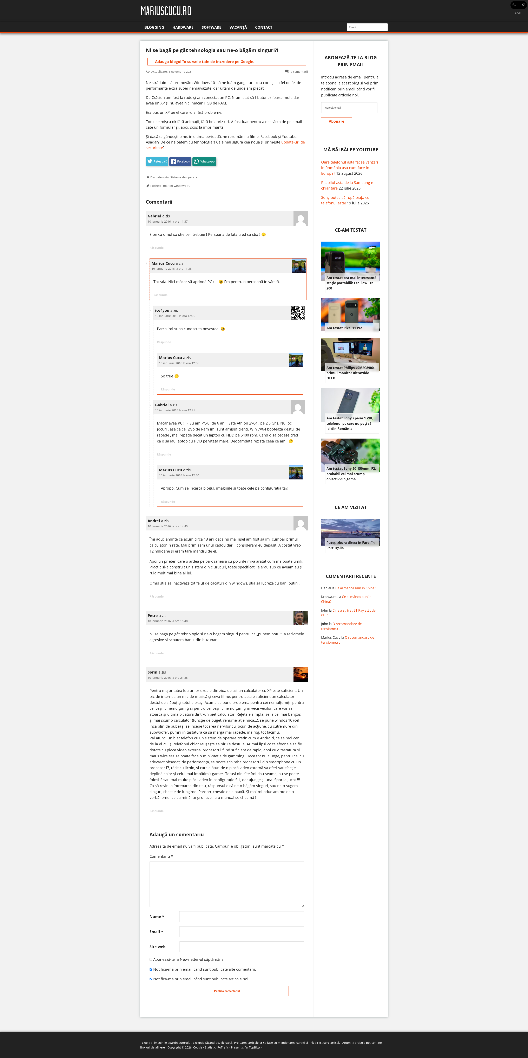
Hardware (182, 27)
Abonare (336, 121)
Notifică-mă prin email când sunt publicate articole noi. (201, 978)
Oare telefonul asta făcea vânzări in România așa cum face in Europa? (349, 168)
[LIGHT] (518, 5)
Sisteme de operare (183, 177)
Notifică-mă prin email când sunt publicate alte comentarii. (204, 969)
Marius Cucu (331, 637)
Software (211, 27)
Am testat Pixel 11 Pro (344, 328)
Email (156, 931)
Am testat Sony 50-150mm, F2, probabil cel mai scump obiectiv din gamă (351, 473)
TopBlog (254, 1047)
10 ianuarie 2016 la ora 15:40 (168, 621)
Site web (157, 946)
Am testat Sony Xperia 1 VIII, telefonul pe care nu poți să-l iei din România (350, 423)
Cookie (197, 1047)
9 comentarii (299, 72)
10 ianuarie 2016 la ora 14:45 (168, 526)
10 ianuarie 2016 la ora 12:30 (179, 475)
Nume (157, 916)
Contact (263, 27)
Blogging (154, 27)
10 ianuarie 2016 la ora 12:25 (175, 410)
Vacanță (238, 27)
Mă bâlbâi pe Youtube (350, 150)
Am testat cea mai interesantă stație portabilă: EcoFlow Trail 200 (351, 283)
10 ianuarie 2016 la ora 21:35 (168, 678)
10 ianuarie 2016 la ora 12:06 (179, 363)
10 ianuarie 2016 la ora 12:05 (175, 316)
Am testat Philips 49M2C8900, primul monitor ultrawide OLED (350, 373)
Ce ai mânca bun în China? (355, 588)
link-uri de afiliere (152, 1047)
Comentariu (161, 856)
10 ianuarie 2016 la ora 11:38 (172, 268)
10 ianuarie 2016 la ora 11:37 (168, 221)
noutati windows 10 (176, 186)
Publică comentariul (227, 991)
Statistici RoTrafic (217, 1047)
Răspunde (157, 248)
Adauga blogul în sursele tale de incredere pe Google (204, 61)
